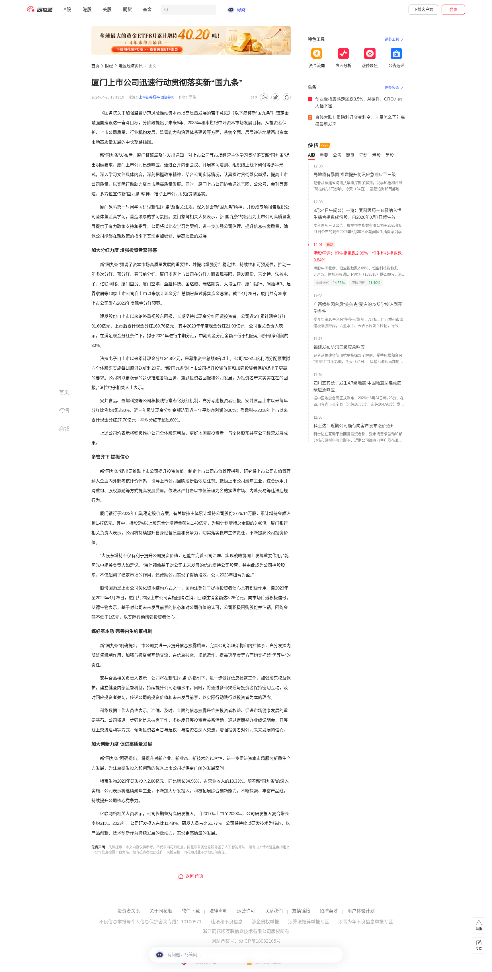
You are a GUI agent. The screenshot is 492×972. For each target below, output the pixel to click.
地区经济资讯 (131, 66)
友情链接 (301, 911)
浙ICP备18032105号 (260, 941)
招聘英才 (329, 911)
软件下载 (191, 911)
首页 (95, 66)
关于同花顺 (160, 911)
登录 (453, 9)
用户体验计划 (361, 911)
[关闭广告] (284, 32)
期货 (127, 9)
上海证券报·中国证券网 (156, 97)
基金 (147, 9)
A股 (67, 9)
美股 (107, 9)
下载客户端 (423, 9)
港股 (87, 9)
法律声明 (218, 911)
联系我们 (274, 911)
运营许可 (246, 911)
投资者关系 (128, 911)
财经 (109, 66)
